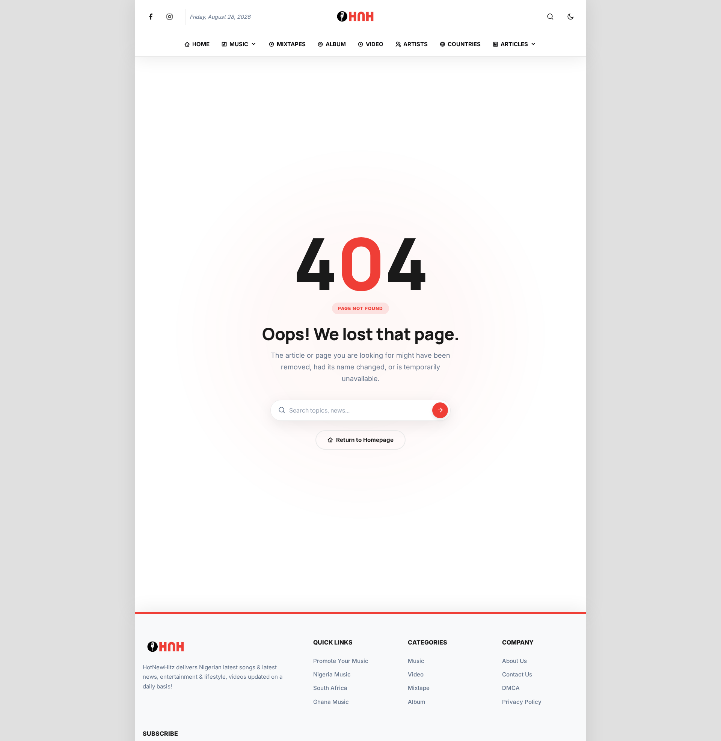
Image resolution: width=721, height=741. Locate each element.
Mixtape (419, 687)
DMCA (511, 687)
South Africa (330, 687)
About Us (514, 660)
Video (416, 674)
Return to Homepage (365, 439)
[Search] (550, 17)
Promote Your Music (340, 660)
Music (416, 660)
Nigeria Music (332, 674)
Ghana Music (331, 701)
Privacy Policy (522, 701)
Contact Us (517, 674)
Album (416, 701)
